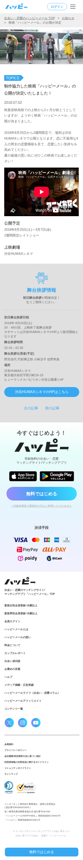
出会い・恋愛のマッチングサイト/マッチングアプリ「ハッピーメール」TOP (29, 591)
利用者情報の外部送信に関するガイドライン (26, 762)
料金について (12, 645)
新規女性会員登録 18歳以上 (20, 605)
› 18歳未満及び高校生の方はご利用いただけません (41, 505)
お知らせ (68, 18)
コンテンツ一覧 (13, 708)
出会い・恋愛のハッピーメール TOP (29, 18)
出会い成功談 (12, 661)
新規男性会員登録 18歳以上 (20, 613)
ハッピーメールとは (16, 629)
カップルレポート (15, 653)
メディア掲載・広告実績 (19, 684)
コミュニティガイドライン (17, 768)
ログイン (57, 6)
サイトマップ (11, 774)
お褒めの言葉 (12, 669)
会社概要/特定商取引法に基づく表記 (22, 756)
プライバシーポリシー (15, 750)
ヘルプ (8, 677)
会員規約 (8, 744)
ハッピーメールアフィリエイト (23, 700)
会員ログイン (12, 621)
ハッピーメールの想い (17, 637)
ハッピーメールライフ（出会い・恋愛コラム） (32, 692)
